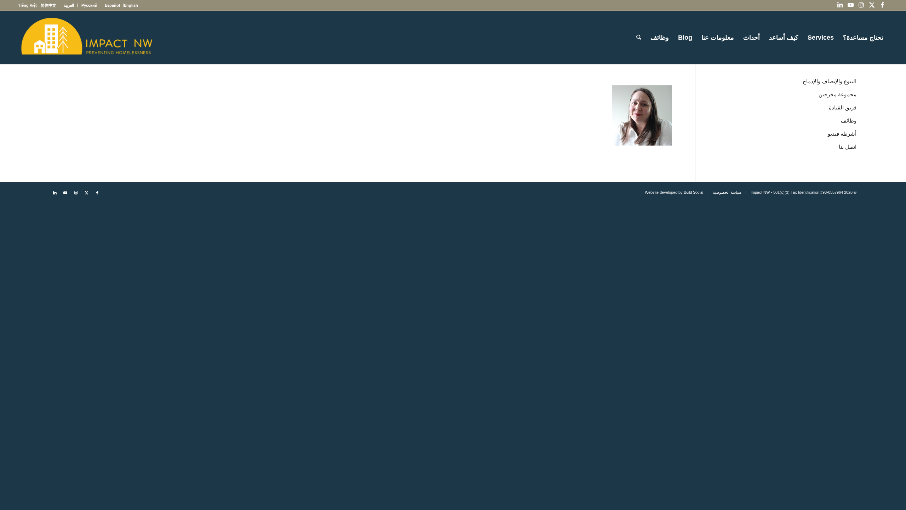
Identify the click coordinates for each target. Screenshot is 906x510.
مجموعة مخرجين (837, 94)
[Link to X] (872, 5)
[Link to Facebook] (882, 5)
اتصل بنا (847, 147)
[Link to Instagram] (861, 5)
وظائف (848, 121)
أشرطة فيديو (842, 134)
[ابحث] (639, 37)
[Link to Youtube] (850, 5)
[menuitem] (131, 5)
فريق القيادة (842, 107)
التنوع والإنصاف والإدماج (829, 81)
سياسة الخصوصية (727, 192)
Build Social (693, 192)
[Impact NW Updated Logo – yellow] (86, 37)
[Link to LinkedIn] (840, 5)
